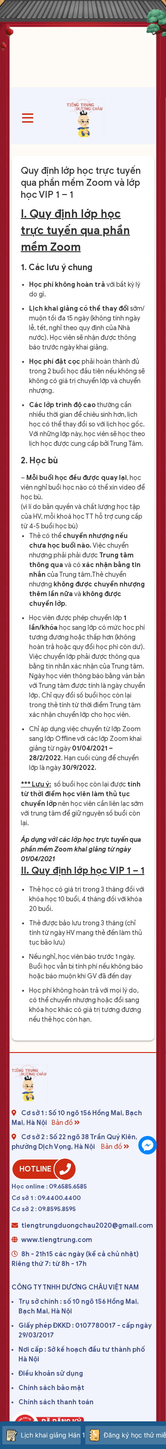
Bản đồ (63, 1123)
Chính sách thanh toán (56, 1402)
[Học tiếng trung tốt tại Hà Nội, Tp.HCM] (85, 118)
